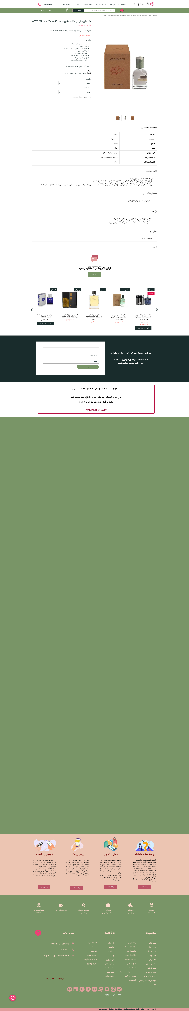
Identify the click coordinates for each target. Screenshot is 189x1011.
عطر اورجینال (151, 972)
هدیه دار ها (109, 967)
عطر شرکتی (151, 968)
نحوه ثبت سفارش (101, 4)
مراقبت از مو (131, 951)
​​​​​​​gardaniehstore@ (96, 409)
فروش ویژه (110, 959)
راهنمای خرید (92, 955)
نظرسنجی (93, 951)
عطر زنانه (152, 943)
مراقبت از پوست (130, 946)
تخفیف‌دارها (109, 976)
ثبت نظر (94, 274)
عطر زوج (153, 955)
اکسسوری (132, 980)
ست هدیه (110, 972)
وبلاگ (112, 955)
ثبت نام (43, 10)
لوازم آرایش (132, 942)
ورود (49, 10)
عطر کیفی (152, 959)
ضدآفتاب (132, 967)
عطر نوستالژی (150, 951)
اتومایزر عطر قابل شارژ (150, 980)
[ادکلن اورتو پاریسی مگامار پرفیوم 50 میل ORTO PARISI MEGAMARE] (125, 67)
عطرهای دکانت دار (130, 976)
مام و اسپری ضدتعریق (130, 971)
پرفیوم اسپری (151, 963)
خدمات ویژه (92, 942)
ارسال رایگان (109, 963)
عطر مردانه (152, 947)
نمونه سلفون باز (150, 976)
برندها (112, 4)
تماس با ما (66, 4)
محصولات (123, 4)
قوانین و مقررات (87, 4)
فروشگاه (111, 942)
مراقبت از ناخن (130, 955)
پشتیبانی (94, 946)
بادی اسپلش (131, 963)
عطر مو (153, 984)
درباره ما (76, 4)
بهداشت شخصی (130, 959)
